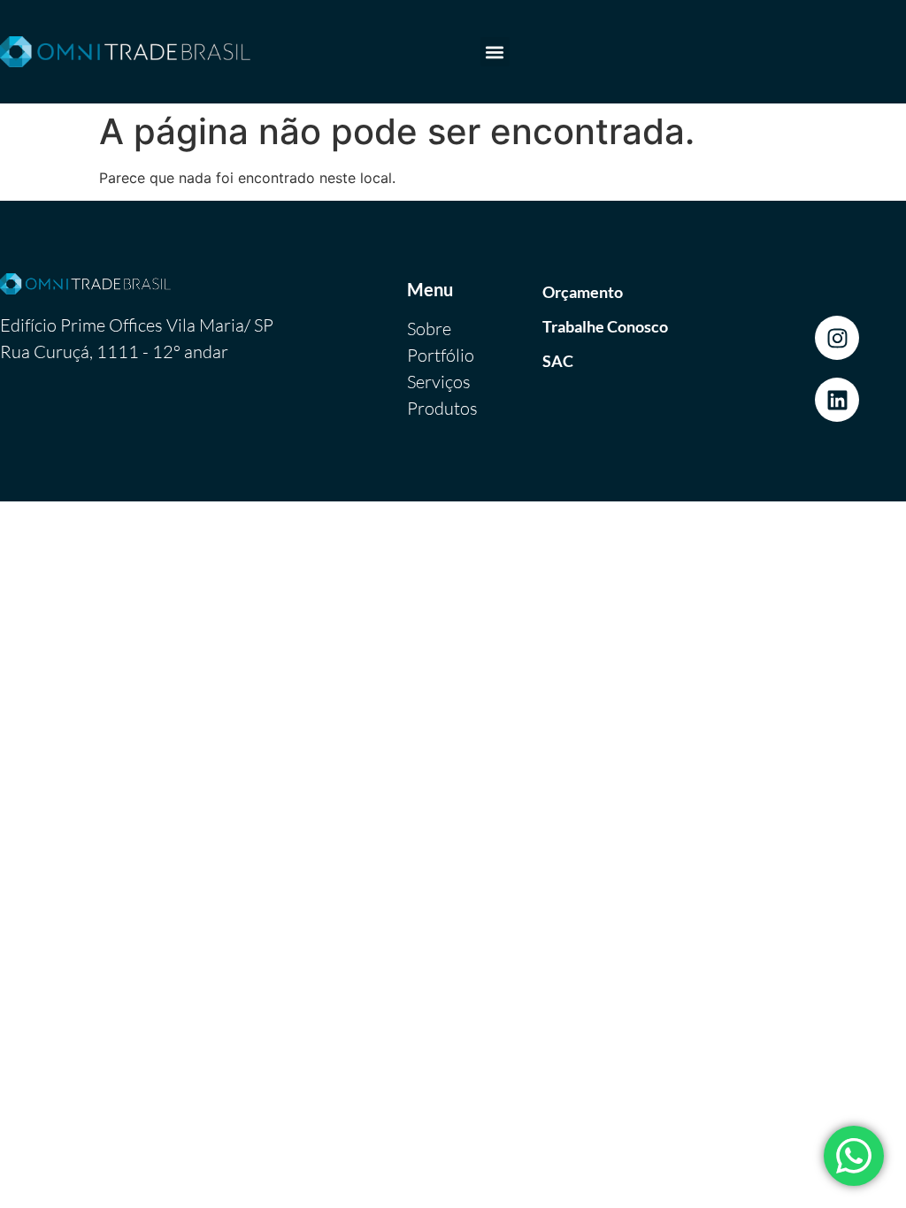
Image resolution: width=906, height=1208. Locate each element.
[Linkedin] (837, 400)
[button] (495, 51)
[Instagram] (837, 338)
